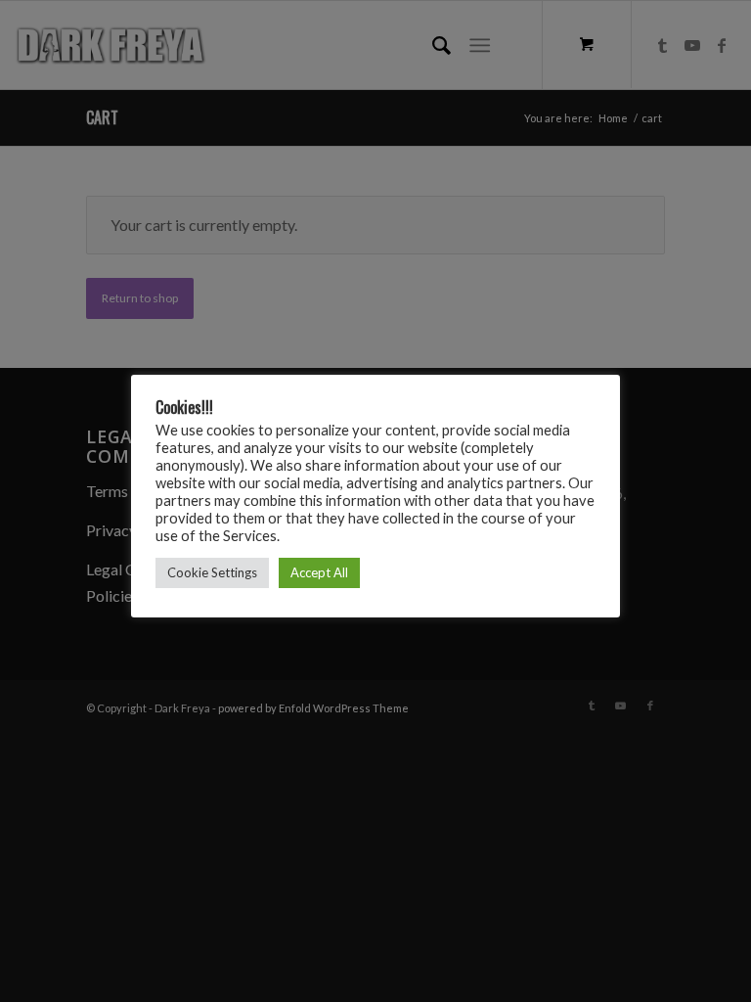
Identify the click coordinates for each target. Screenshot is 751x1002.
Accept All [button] (319, 572)
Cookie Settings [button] (212, 572)
